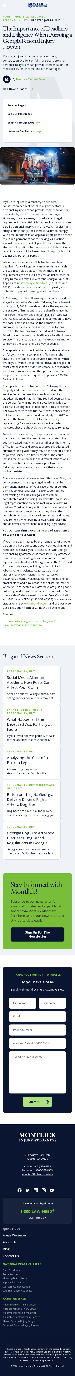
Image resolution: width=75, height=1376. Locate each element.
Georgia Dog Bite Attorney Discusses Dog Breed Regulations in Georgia (30, 837)
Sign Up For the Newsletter (37, 934)
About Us (10, 1242)
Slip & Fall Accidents (14, 1282)
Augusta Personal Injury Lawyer (20, 1308)
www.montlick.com (36, 603)
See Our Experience (20, 114)
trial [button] (21, 339)
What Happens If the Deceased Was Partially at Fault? (29, 724)
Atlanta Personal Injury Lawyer (19, 1304)
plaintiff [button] (63, 226)
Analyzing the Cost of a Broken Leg (27, 760)
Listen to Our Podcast (21, 131)
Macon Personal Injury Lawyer (19, 1321)
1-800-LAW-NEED (37, 1210)
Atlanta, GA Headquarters (37, 1174)
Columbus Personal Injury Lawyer (21, 1317)
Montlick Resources (30, 16)
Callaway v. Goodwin (34, 283)
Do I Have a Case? (15, 89)
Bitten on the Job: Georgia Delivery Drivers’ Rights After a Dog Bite (30, 799)
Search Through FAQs (21, 122)
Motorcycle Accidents (15, 1278)
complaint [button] (46, 314)
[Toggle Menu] (4, 5)
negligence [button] (49, 541)
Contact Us (11, 1256)
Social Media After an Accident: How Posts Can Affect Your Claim (28, 682)
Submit (34, 1102)
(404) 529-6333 (42, 1166)
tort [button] (50, 235)
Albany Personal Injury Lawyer (19, 1312)
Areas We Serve (14, 1235)
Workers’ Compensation (16, 1286)
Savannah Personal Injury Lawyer (21, 1325)
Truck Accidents (11, 1274)
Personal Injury (15, 20)
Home (7, 16)
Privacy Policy (58, 1351)
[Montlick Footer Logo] (37, 1137)
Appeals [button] (8, 283)
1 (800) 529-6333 (43, 1170)
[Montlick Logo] (37, 5)
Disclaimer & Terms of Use (35, 1351)
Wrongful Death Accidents (17, 1290)
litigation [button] (31, 266)
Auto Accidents (11, 1270)
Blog (6, 1249)
